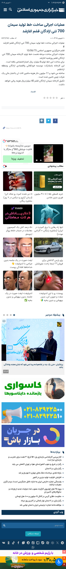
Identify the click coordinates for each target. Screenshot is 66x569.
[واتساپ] (33, 547)
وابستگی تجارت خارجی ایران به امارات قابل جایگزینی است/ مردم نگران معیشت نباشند (32, 483)
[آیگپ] (38, 543)
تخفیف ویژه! (17, 159)
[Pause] (37, 160)
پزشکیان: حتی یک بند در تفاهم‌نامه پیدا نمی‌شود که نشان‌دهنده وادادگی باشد (33, 366)
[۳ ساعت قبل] (33, 340)
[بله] (43, 543)
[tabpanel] (33, 347)
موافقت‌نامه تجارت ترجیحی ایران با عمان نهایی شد (40, 505)
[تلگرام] (62, 543)
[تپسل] (4, 141)
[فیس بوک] (18, 543)
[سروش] (28, 543)
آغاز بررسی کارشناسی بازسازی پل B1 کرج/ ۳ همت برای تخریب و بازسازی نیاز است (34, 458)
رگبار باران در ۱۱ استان (53, 468)
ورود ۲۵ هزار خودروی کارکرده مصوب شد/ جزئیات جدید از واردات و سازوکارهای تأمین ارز (35, 490)
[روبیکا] (52, 543)
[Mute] (41, 160)
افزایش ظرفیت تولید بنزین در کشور (47, 477)
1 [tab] (14, 315)
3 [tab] (7, 315)
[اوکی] (8, 543)
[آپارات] (48, 543)
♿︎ (59, 562)
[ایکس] (57, 543)
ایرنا (37, 10)
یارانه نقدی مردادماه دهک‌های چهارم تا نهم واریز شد (40, 473)
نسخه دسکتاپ (33, 533)
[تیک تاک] (13, 543)
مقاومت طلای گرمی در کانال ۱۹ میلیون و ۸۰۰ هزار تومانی (38, 496)
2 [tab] (11, 315)
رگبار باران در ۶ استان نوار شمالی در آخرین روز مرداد (41, 501)
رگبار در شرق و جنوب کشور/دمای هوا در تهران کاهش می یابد (36, 464)
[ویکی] (4, 543)
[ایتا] (33, 543)
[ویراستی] (23, 543)
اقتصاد (33, 92)
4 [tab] (4, 315)
